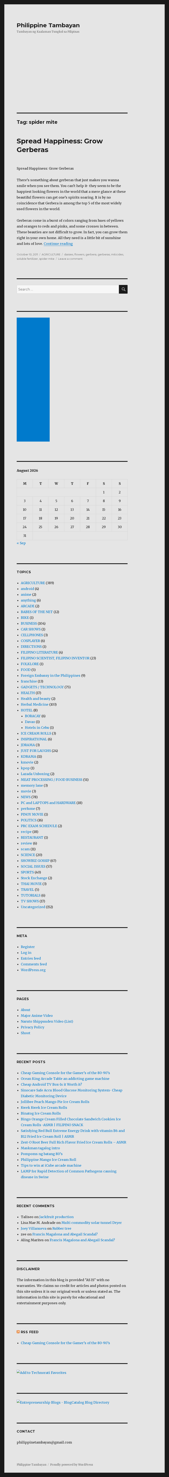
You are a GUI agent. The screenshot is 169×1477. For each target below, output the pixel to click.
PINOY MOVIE (32, 814)
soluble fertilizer (27, 258)
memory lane (32, 785)
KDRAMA (28, 756)
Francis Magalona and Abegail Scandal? (65, 1234)
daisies (68, 254)
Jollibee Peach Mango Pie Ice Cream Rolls (55, 1102)
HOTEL (27, 710)
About (25, 1010)
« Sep (21, 543)
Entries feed (31, 958)
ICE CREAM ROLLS (36, 733)
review (26, 843)
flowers (79, 254)
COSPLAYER (30, 641)
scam (25, 849)
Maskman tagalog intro (40, 1148)
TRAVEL (27, 889)
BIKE (25, 618)
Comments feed (34, 964)
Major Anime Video (37, 1016)
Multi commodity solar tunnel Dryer (91, 1223)
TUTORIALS (30, 895)
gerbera (91, 254)
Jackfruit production (56, 1217)
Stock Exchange (34, 878)
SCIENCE (28, 855)
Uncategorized (33, 907)
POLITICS (28, 820)
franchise (29, 681)
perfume (28, 808)
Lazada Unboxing (35, 774)
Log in (26, 953)
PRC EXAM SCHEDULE (39, 826)
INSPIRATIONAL (34, 739)
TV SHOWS (30, 901)
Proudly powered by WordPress (71, 1464)
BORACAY (33, 716)
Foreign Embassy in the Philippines (50, 675)
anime (26, 594)
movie (26, 791)
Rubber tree (61, 1228)
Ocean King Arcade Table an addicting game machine (65, 1079)
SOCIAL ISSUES (33, 866)
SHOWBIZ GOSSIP (35, 861)
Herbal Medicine (34, 704)
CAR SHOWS (31, 629)
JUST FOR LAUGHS (36, 751)
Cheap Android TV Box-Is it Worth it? (51, 1084)
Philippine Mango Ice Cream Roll (48, 1160)
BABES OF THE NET (37, 612)
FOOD (26, 670)
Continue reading (58, 244)
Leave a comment (70, 258)
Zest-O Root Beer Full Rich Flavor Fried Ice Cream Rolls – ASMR (73, 1142)
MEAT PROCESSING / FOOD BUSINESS (51, 780)
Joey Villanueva (33, 1228)
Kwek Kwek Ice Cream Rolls (44, 1107)
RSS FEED (30, 1332)
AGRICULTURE (51, 254)
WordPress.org (33, 970)
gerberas (104, 254)
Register (28, 947)
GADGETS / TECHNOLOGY (42, 687)
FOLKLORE (30, 664)
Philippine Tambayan (48, 25)
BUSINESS (29, 623)
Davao (30, 722)
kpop (25, 768)
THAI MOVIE (31, 884)
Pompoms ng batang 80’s (42, 1154)
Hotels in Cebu (37, 727)
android (27, 589)
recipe (26, 832)
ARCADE (27, 606)
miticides (117, 254)
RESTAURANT (32, 837)
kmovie (27, 762)
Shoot (25, 1033)
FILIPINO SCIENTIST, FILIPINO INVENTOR (55, 658)
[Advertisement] (85, 82)
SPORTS (27, 872)
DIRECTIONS (31, 646)
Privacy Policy (32, 1027)
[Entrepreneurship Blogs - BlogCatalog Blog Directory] (72, 1402)
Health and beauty (35, 699)
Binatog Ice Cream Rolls (41, 1113)
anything (28, 600)
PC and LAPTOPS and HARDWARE (48, 803)
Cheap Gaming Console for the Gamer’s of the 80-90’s (65, 1073)
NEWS (26, 797)
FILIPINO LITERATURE (39, 652)
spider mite (46, 258)
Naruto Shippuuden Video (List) (47, 1021)
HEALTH (28, 693)
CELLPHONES (32, 635)
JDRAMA (28, 745)
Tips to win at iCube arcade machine (51, 1165)
